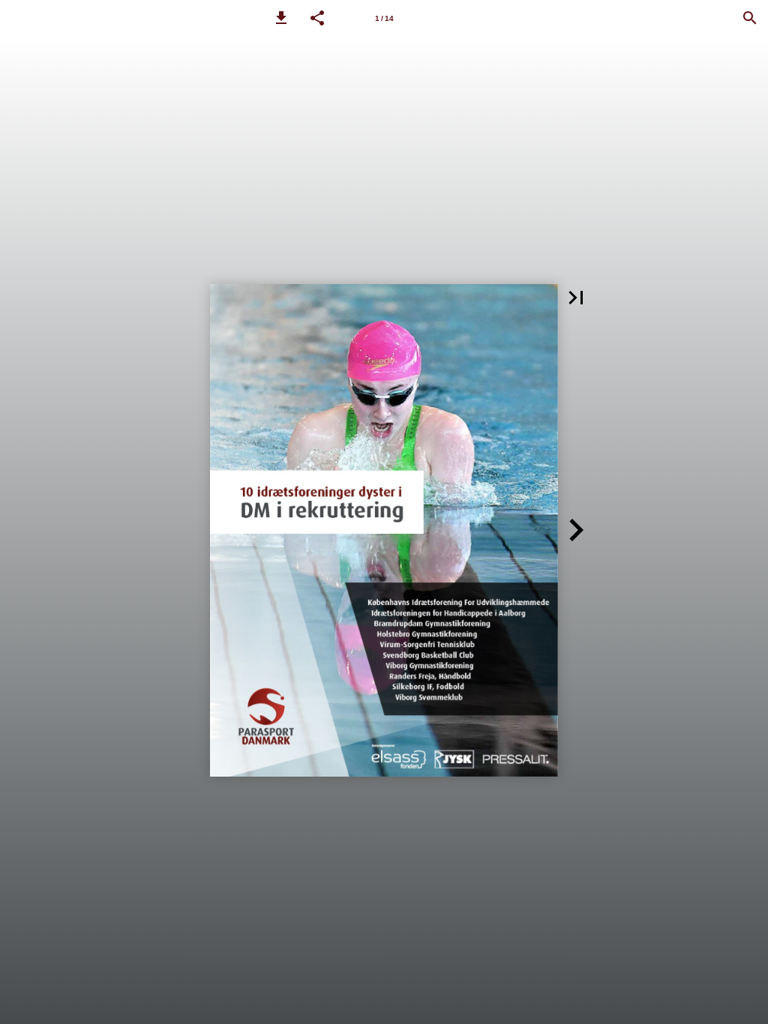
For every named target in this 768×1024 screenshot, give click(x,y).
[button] (281, 18)
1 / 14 (384, 18)
